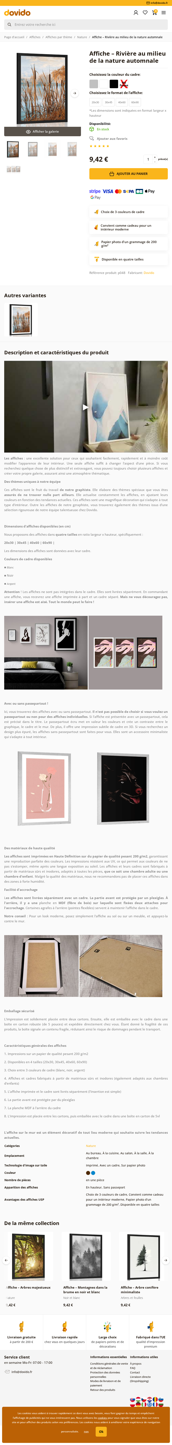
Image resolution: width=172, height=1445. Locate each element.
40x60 (121, 102)
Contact (135, 1372)
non (86, 1431)
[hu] (138, 1399)
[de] (138, 1404)
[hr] (150, 1399)
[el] (150, 1404)
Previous (6, 1260)
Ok (101, 1431)
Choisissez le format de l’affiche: (116, 92)
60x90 (135, 102)
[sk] (133, 1399)
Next (74, 93)
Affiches (34, 37)
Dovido (149, 273)
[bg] (160, 1404)
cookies (102, 1418)
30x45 (108, 102)
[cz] (144, 1399)
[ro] (155, 1399)
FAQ (132, 1368)
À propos (135, 1363)
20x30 (95, 102)
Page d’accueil (14, 37)
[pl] (133, 1404)
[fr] (155, 1404)
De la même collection (31, 1223)
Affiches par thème (59, 37)
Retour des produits (102, 1390)
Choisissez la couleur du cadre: (115, 74)
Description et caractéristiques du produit (56, 352)
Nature (82, 37)
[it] (144, 1404)
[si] (160, 1399)
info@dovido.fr (21, 1372)
